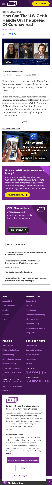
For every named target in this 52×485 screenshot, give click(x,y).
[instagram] (27, 372)
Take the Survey (16, 195)
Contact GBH (31, 346)
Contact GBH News (34, 350)
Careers (5, 315)
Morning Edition (12, 267)
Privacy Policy (8, 355)
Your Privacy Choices (23, 476)
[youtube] (33, 372)
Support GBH (31, 301)
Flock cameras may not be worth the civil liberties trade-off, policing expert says (22, 262)
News (5, 12)
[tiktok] (30, 372)
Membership (31, 310)
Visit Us (29, 364)
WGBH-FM (17, 386)
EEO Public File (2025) (11, 368)
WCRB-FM (6, 391)
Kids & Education (9, 306)
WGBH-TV (6, 382)
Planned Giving (32, 324)
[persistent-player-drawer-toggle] (49, 482)
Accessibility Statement (12, 359)
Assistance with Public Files (11, 374)
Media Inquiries (32, 355)
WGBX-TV (17, 382)
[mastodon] (40, 381)
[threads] (40, 372)
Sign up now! (17, 230)
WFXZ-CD (6, 386)
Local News (15, 12)
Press (4, 319)
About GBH (7, 301)
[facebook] (42, 372)
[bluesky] (36, 372)
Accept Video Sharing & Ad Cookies (23, 460)
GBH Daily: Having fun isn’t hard (18, 272)
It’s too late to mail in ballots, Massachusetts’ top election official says (25, 253)
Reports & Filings (9, 364)
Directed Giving (32, 319)
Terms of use (7, 346)
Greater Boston (9, 29)
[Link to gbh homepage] (12, 3)
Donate (42, 3)
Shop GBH (30, 333)
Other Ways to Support (35, 328)
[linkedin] (45, 372)
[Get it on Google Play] (40, 158)
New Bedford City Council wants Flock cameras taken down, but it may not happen (25, 279)
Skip (23, 468)
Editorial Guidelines (10, 350)
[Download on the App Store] (27, 158)
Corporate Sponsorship (35, 315)
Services (5, 310)
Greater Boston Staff (14, 71)
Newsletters (31, 359)
